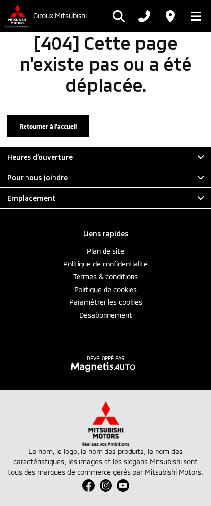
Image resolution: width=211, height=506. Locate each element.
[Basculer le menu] (193, 16)
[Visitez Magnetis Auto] (106, 366)
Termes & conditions (105, 276)
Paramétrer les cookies (105, 302)
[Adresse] (170, 16)
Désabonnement (105, 315)
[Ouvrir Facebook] (88, 485)
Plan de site (105, 251)
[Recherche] (119, 16)
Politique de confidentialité (105, 264)
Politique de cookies (105, 289)
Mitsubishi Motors (173, 472)
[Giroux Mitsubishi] (16, 16)
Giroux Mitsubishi (60, 15)
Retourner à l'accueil (48, 126)
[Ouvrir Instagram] (106, 485)
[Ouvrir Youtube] (123, 485)
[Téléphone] (144, 16)
